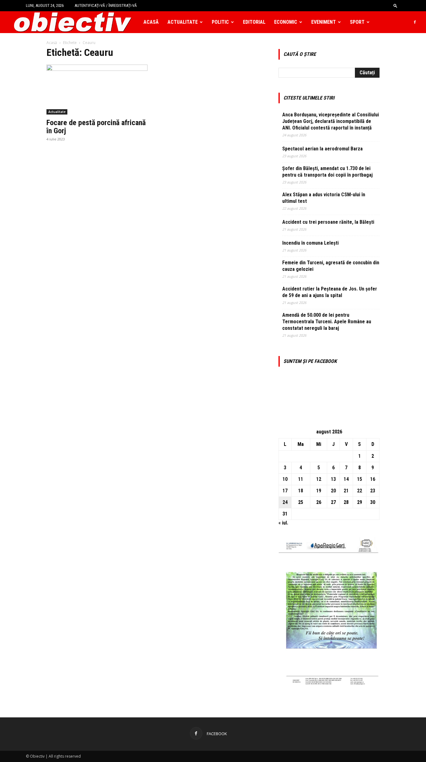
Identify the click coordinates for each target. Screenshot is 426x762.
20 (333, 491)
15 (359, 479)
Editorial (254, 22)
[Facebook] (414, 22)
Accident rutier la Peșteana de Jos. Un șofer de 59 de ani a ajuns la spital (329, 292)
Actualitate (182, 22)
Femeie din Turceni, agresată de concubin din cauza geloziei (330, 266)
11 (300, 479)
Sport (357, 22)
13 (333, 479)
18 (300, 491)
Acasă (151, 22)
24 (285, 502)
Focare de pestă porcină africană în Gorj (96, 126)
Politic (220, 22)
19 (318, 491)
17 (285, 491)
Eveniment (323, 22)
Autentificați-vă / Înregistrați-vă (106, 5)
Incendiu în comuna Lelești (310, 243)
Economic (285, 22)
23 (372, 491)
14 (346, 479)
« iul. (283, 523)
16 (372, 479)
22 (359, 491)
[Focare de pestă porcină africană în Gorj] (97, 90)
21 (346, 491)
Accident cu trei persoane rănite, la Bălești (328, 222)
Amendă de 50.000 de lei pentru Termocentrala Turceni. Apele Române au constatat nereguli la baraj (326, 321)
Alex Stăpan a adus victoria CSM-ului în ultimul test (323, 198)
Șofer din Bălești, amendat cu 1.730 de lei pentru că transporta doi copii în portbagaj (327, 171)
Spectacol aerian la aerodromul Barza (322, 149)
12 (318, 479)
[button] (395, 5)
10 (285, 479)
